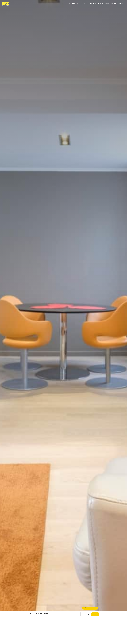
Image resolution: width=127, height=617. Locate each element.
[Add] (88, 614)
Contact (107, 3)
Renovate (79, 3)
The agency (100, 3)
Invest (73, 3)
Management (93, 3)
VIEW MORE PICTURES (91, 608)
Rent (85, 3)
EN (120, 3)
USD (123, 3)
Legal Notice (114, 3)
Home (68, 3)
